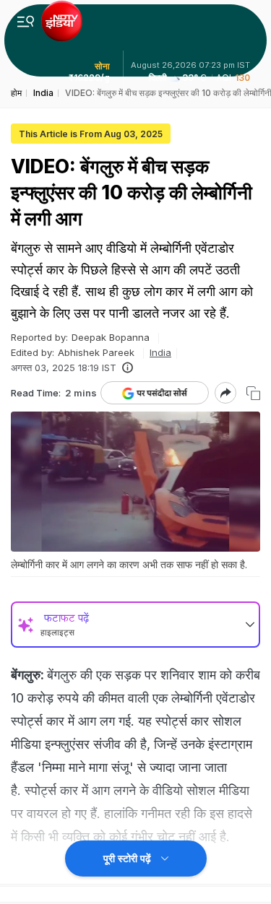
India (160, 352)
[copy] (253, 393)
